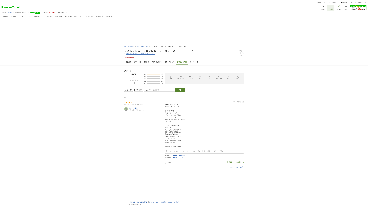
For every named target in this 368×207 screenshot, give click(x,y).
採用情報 (163, 202)
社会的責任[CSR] (154, 202)
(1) (182, 62)
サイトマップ (335, 2)
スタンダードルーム (178, 158)
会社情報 (132, 202)
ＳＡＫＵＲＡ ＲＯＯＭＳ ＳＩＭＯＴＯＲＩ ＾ (159, 51)
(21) (157, 62)
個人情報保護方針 (142, 202)
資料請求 (176, 202)
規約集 (170, 202)
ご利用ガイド (326, 2)
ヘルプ (319, 2)
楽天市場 (353, 2)
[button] (143, 109)
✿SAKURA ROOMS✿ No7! (180, 155)
